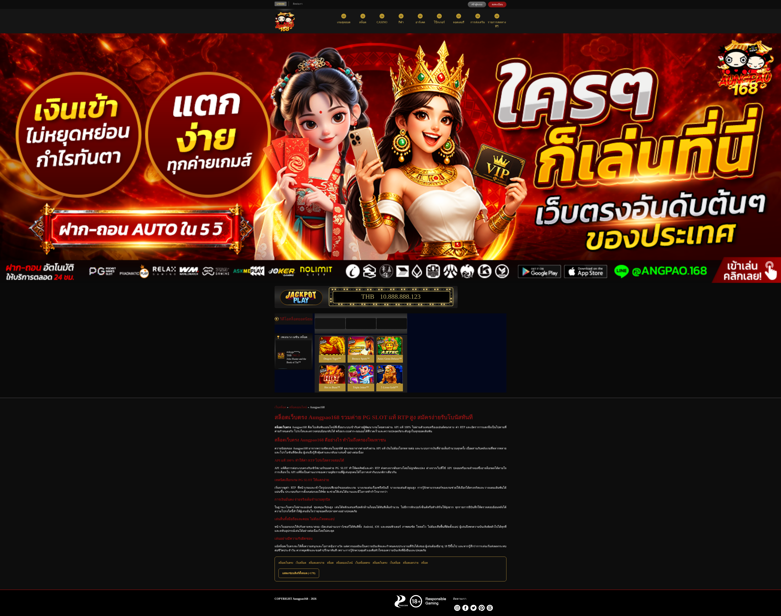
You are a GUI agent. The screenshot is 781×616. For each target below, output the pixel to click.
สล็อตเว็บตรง (285, 562)
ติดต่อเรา (298, 3)
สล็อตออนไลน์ (344, 562)
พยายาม (332, 340)
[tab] (330, 323)
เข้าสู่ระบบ (476, 4)
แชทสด (281, 3)
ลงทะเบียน (497, 4)
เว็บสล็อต (301, 562)
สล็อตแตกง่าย (316, 562)
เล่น (332, 349)
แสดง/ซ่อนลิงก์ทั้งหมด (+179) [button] (298, 573)
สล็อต (330, 562)
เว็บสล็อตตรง (362, 562)
